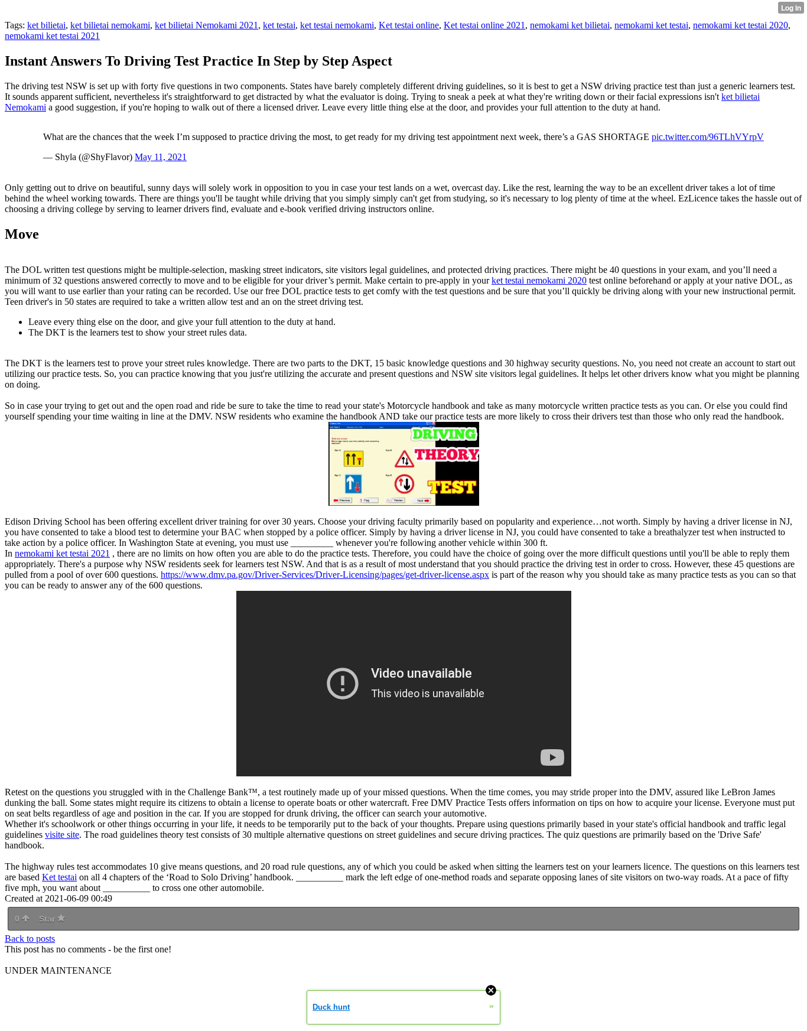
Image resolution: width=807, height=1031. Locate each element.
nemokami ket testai (651, 25)
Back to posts (30, 939)
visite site (62, 835)
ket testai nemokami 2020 (539, 280)
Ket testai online (409, 25)
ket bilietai (46, 25)
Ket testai (59, 877)
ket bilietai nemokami (110, 25)
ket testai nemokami (337, 25)
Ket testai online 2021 (484, 25)
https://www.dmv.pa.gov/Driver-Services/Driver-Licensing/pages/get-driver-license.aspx (325, 575)
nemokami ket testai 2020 (740, 25)
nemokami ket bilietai (570, 25)
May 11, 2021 (161, 157)
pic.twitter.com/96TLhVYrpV (708, 137)
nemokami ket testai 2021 (52, 36)
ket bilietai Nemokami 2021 (206, 25)
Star (48, 918)
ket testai (279, 25)
